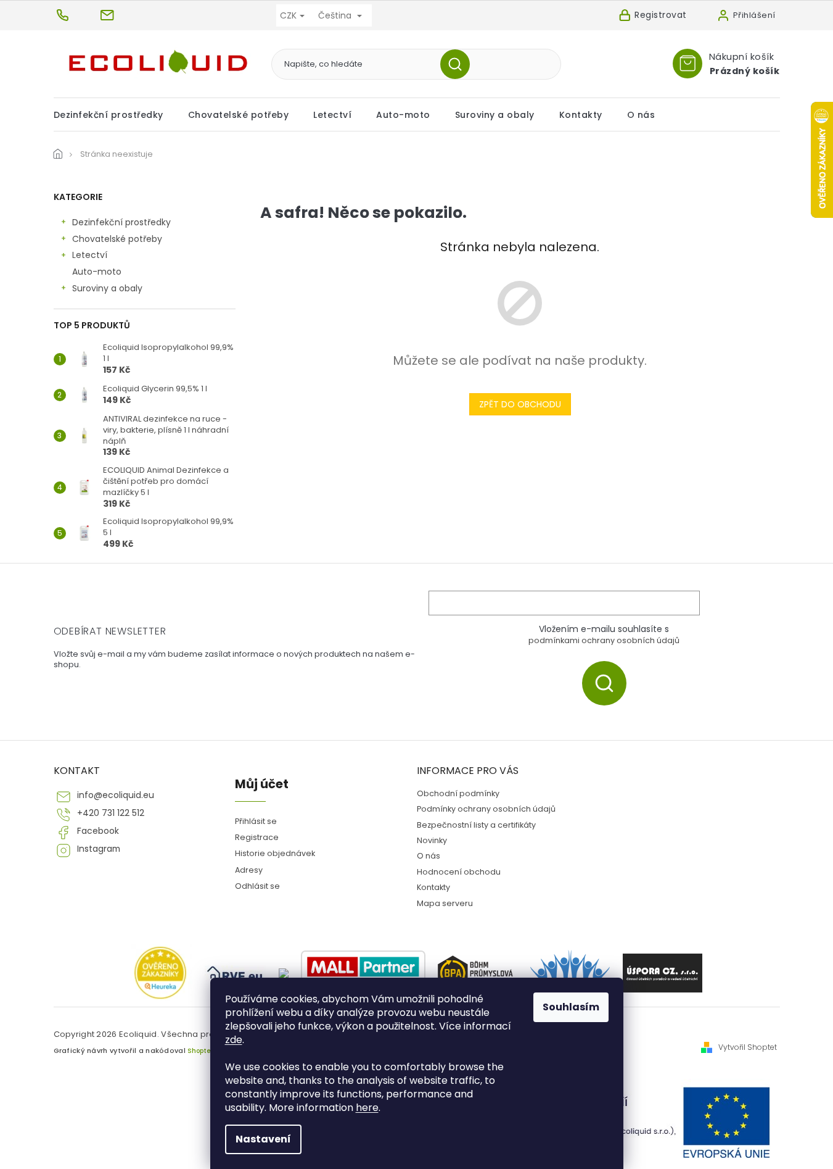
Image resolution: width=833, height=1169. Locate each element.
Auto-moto (96, 271)
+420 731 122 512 (110, 813)
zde (233, 1040)
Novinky (432, 840)
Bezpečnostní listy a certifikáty (476, 825)
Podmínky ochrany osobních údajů (486, 809)
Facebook (98, 831)
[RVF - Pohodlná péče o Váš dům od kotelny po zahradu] (235, 973)
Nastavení (263, 1139)
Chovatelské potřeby (117, 239)
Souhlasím (571, 1007)
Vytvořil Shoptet (747, 1047)
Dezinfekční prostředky (121, 222)
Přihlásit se (608, 683)
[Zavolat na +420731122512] (76, 15)
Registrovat (660, 15)
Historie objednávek (275, 853)
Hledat (459, 64)
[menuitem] (115, 114)
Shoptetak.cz (208, 1051)
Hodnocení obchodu (459, 872)
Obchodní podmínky (458, 793)
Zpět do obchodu (520, 404)
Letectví (89, 255)
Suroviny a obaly (107, 288)
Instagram (98, 849)
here (367, 1107)
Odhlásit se (257, 886)
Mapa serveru (445, 903)
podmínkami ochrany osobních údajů (603, 640)
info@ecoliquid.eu (115, 795)
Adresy (249, 870)
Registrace (257, 837)
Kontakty (433, 887)
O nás (428, 856)
